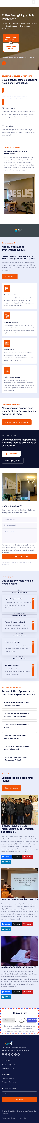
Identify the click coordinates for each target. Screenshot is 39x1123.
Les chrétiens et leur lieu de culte (19, 899)
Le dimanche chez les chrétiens (18, 967)
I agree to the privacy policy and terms (21, 1020)
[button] (33, 2)
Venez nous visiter (11, 47)
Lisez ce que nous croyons (10, 38)
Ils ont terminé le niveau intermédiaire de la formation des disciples (17, 829)
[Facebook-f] (3, 1054)
